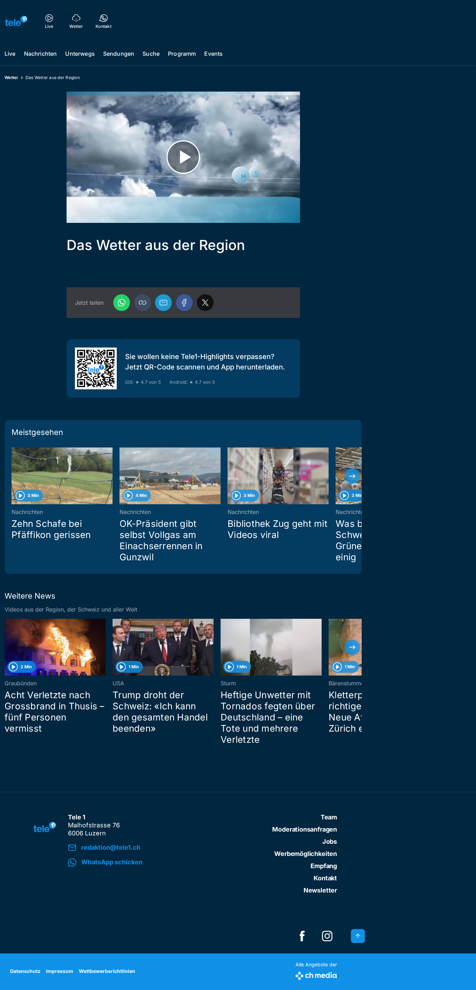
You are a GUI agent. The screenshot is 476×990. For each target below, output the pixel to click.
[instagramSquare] (327, 936)
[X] (205, 302)
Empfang (323, 866)
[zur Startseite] (16, 21)
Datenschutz (25, 971)
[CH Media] (316, 974)
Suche (151, 53)
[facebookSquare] (302, 936)
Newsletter (320, 890)
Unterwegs (79, 53)
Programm (182, 53)
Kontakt (325, 878)
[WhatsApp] (121, 302)
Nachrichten (40, 53)
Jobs (329, 841)
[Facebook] (184, 302)
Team (329, 817)
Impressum (59, 971)
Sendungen (118, 53)
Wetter (11, 77)
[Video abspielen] (183, 157)
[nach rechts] (352, 476)
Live (10, 53)
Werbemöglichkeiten (305, 853)
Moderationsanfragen (304, 829)
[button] (142, 302)
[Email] (163, 302)
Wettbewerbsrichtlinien (107, 971)
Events (213, 53)
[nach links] (14, 476)
